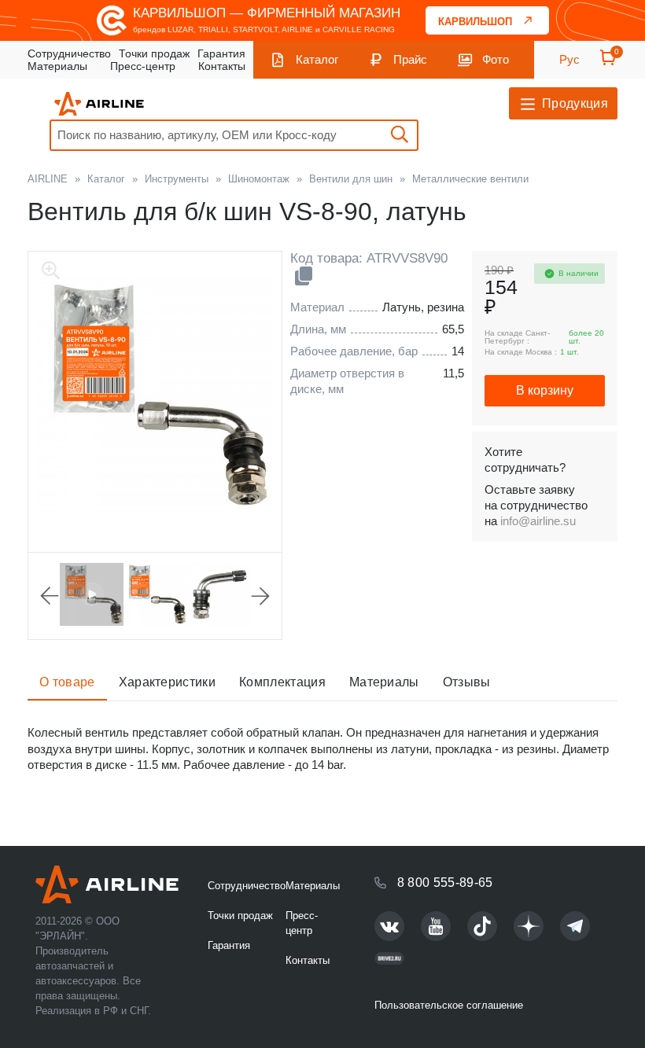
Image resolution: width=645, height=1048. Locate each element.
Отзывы (467, 682)
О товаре (67, 682)
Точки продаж (154, 53)
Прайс (410, 59)
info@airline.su (538, 521)
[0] (608, 62)
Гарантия (221, 53)
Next (260, 596)
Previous (49, 596)
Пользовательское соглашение (448, 1005)
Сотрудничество (69, 53)
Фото (495, 59)
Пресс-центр (142, 66)
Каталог (317, 59)
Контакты (221, 66)
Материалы (57, 66)
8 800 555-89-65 (445, 882)
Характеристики (167, 682)
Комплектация (282, 682)
